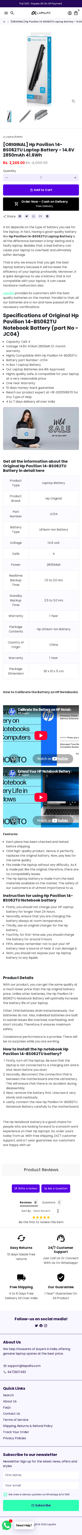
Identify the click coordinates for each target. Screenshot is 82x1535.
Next (75, 68)
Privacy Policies (14, 1438)
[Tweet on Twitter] (26, 216)
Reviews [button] (26, 1202)
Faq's (7, 1407)
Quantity (9, 171)
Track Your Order (16, 1432)
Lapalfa (9, 293)
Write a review (27, 1188)
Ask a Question (58, 1188)
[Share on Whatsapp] (33, 216)
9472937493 (14, 1372)
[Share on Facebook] (20, 216)
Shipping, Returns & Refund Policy (28, 1426)
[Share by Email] (40, 216)
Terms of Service (15, 1420)
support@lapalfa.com (22, 1366)
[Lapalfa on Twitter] (36, 1326)
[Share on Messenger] (47, 216)
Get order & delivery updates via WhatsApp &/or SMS (39, 1494)
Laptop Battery (13, 136)
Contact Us (11, 1413)
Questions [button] (48, 1202)
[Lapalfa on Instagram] (45, 1326)
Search (8, 1395)
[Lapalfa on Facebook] (41, 1326)
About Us (10, 1401)
